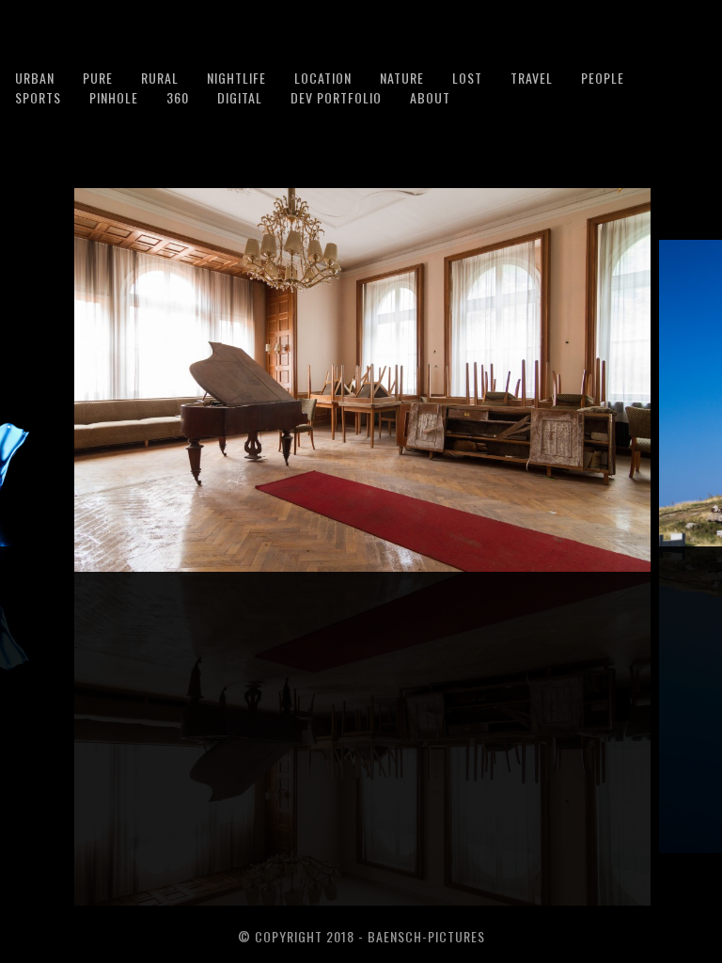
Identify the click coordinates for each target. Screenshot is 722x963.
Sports (38, 97)
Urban (35, 77)
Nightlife (236, 77)
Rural (160, 77)
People (602, 77)
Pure (98, 77)
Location (323, 77)
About (430, 97)
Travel (531, 77)
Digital (239, 97)
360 (177, 97)
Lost (467, 77)
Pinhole (113, 97)
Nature (402, 77)
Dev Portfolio (336, 97)
